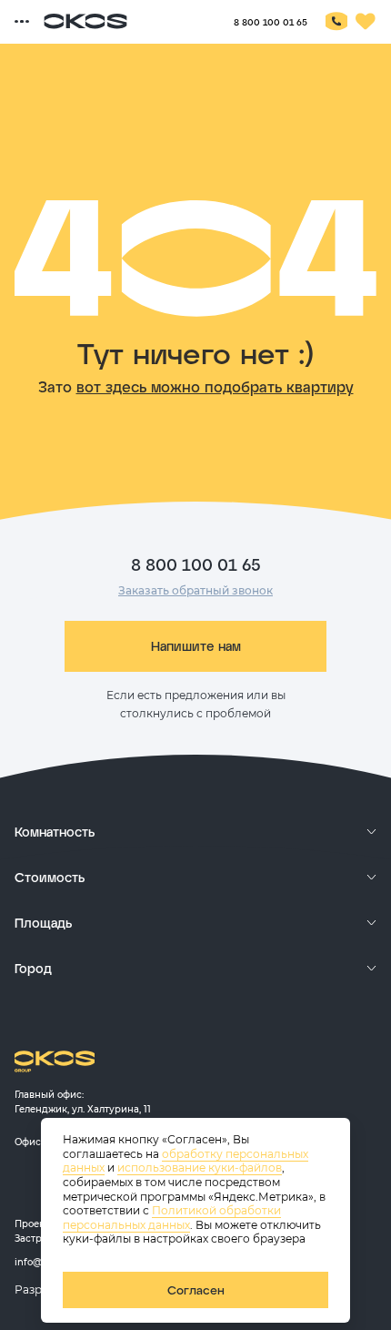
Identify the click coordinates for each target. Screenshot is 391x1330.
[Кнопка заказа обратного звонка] (336, 22)
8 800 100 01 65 (270, 21)
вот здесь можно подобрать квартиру (215, 386)
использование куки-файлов (199, 1167)
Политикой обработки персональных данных (172, 1217)
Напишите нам (196, 646)
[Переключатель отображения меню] (22, 22)
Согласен (196, 1290)
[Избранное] (365, 22)
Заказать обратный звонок (195, 590)
